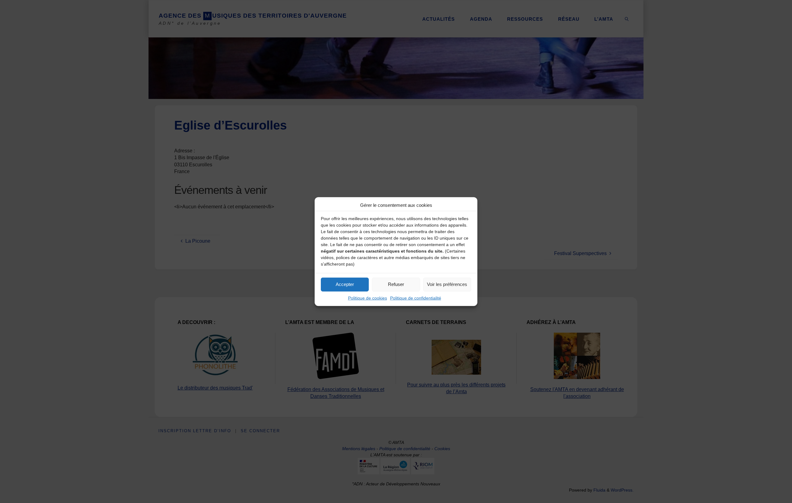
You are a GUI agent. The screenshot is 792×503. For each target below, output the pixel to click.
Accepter (345, 284)
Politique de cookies (367, 297)
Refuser (396, 284)
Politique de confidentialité (415, 297)
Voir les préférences (447, 284)
